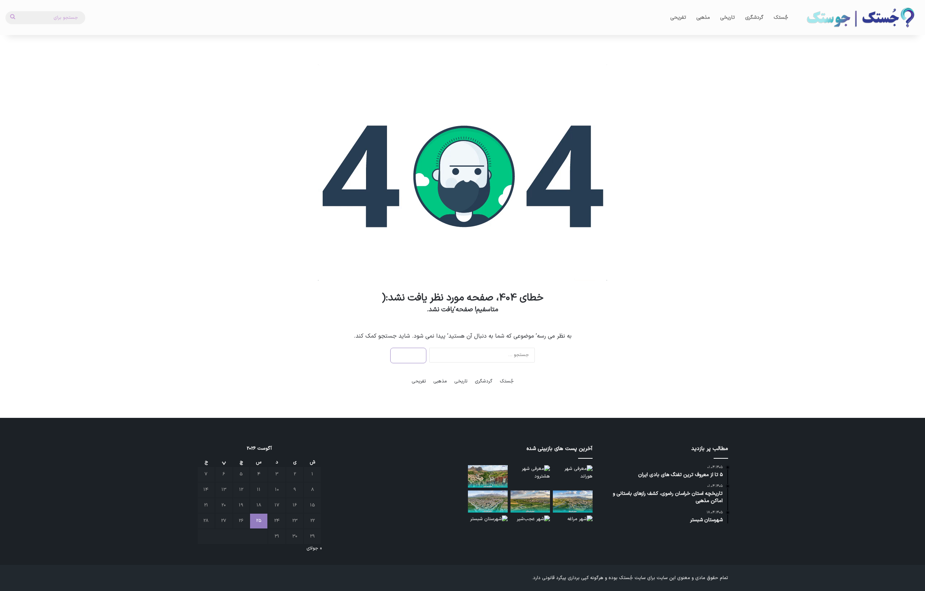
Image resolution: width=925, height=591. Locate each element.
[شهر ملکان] (530, 502)
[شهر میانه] (573, 502)
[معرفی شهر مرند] (488, 502)
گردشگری (754, 17)
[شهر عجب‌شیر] (530, 526)
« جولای (314, 548)
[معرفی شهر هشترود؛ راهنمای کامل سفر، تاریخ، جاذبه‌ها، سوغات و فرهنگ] (530, 476)
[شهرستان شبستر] (488, 526)
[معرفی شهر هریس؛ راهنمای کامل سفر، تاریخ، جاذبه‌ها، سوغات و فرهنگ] (488, 476)
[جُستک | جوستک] (860, 17)
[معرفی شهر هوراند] (573, 476)
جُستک (781, 17)
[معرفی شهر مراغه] (573, 526)
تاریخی (727, 17)
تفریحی (678, 17)
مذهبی (703, 17)
